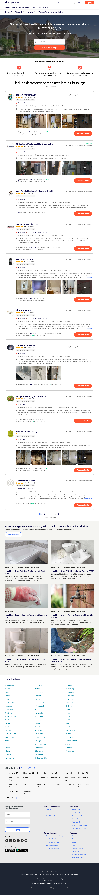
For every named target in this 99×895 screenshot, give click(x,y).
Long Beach (9, 699)
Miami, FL (26, 778)
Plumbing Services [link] (30, 12)
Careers (74, 842)
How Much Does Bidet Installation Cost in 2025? (72, 571)
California (44, 879)
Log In (79, 3)
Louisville (38, 685)
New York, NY (83, 778)
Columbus (39, 755)
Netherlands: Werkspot (62, 874)
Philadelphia (70, 692)
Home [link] (7, 12)
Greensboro (40, 737)
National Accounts (52, 848)
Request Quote (83, 133)
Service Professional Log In (55, 836)
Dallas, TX (54, 773)
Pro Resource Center (53, 842)
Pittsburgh (69, 696)
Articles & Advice (43, 7)
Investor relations (77, 848)
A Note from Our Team (79, 825)
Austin (67, 710)
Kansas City (39, 713)
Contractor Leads (52, 845)
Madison (68, 748)
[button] (23, 121)
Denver (7, 723)
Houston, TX (83, 773)
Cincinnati (39, 748)
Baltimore (39, 692)
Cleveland (39, 751)
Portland (68, 685)
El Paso (68, 716)
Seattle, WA (13, 792)
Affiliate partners (77, 857)
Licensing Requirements (80, 828)
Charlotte (39, 734)
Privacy (38, 879)
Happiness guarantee (79, 854)
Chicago (8, 755)
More (33, 7)
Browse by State (27, 768)
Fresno (7, 696)
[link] (49, 97)
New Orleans (40, 689)
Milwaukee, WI (42, 778)
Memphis (69, 703)
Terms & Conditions (61, 883)
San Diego (9, 713)
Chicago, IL (41, 773)
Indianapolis (9, 758)
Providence (70, 699)
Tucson (7, 692)
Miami (7, 741)
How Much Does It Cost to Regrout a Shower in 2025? (26, 616)
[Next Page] (62, 514)
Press (73, 845)
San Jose (8, 720)
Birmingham (9, 685)
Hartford (8, 727)
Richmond (69, 737)
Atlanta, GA (13, 773)
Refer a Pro (75, 819)
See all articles (13, 535)
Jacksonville (9, 737)
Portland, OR (28, 785)
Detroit (38, 699)
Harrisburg (69, 689)
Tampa (7, 748)
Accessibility (59, 879)
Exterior (14, 7)
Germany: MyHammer (37, 874)
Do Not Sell (51, 879)
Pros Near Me (76, 822)
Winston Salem (41, 744)
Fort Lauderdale (11, 734)
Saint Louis (39, 716)
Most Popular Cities (10, 768)
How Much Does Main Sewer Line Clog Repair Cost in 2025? (71, 660)
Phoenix (8, 689)
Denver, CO (69, 773)
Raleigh (38, 741)
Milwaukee (69, 751)
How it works (76, 836)
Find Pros (49, 810)
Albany (38, 723)
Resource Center (77, 816)
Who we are (76, 839)
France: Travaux (24, 874)
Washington (9, 730)
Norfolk (68, 734)
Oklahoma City (41, 758)
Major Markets (12, 678)
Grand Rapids (40, 703)
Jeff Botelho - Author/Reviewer (17, 567)
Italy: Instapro (50, 874)
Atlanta (7, 751)
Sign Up (90, 3)
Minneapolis (39, 706)
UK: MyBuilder (75, 874)
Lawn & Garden (24, 7)
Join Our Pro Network (53, 839)
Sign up (17, 830)
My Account (76, 810)
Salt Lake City (70, 730)
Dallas (67, 713)
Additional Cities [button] (10, 798)
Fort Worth (69, 720)
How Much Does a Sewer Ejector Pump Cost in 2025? (26, 660)
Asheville (38, 730)
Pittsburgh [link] (18, 12)
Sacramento (10, 710)
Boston (38, 696)
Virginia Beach (71, 741)
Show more (88, 277)
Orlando (8, 744)
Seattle (68, 744)
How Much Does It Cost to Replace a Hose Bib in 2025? (72, 616)
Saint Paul (39, 710)
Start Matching (49, 47)
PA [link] (12, 12)
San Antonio (70, 727)
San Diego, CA (70, 785)
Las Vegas (39, 720)
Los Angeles (9, 703)
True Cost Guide (77, 813)
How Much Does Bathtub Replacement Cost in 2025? (26, 572)
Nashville (68, 706)
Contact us (75, 851)
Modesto (8, 706)
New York (39, 727)
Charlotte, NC (28, 773)
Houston (68, 723)
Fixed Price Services (53, 816)
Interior (7, 7)
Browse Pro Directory (53, 813)
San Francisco (10, 716)
